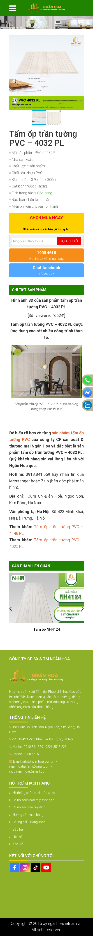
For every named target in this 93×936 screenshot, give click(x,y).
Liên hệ (17, 837)
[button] (79, 39)
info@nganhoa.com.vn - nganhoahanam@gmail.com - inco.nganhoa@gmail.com (33, 766)
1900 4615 (31, 754)
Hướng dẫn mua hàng (28, 815)
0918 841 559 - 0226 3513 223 (45, 747)
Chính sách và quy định (29, 807)
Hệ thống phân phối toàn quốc (34, 793)
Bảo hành (19, 829)
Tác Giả (18, 844)
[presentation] (10, 608)
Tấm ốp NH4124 (46, 629)
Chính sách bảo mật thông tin (33, 800)
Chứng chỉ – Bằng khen (29, 822)
